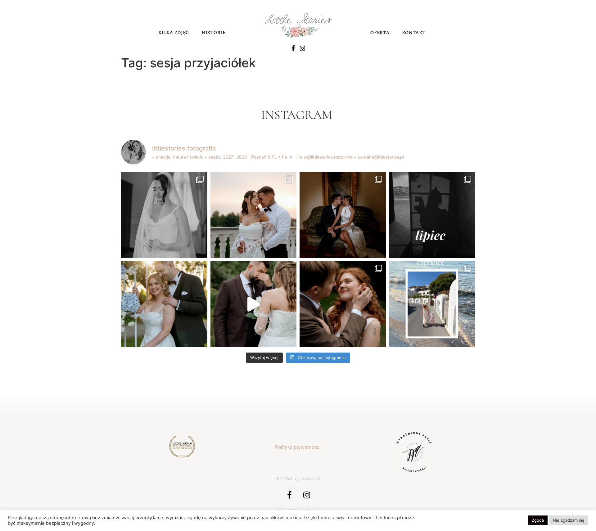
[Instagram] (302, 48)
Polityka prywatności (298, 447)
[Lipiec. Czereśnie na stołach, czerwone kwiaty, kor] (343, 304)
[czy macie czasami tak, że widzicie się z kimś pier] (343, 215)
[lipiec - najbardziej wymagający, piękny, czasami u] (432, 215)
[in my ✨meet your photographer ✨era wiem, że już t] (432, 304)
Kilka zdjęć (173, 32)
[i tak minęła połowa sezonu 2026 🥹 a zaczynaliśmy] (164, 304)
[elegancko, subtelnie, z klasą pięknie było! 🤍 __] (164, 215)
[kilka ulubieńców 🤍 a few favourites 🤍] (253, 304)
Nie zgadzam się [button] (569, 520)
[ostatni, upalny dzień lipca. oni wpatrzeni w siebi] (253, 215)
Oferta (379, 32)
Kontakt (414, 32)
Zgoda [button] (538, 520)
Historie (213, 32)
